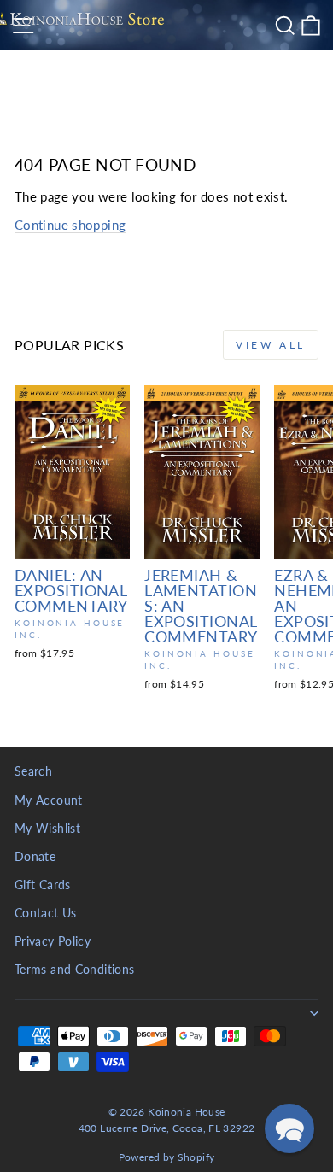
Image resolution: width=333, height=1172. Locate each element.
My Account (49, 800)
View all (271, 344)
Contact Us (46, 913)
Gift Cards (43, 885)
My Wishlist (47, 828)
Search (33, 771)
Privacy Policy (53, 941)
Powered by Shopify (167, 1157)
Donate (35, 857)
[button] (289, 1128)
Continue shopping (70, 224)
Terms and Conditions (74, 969)
